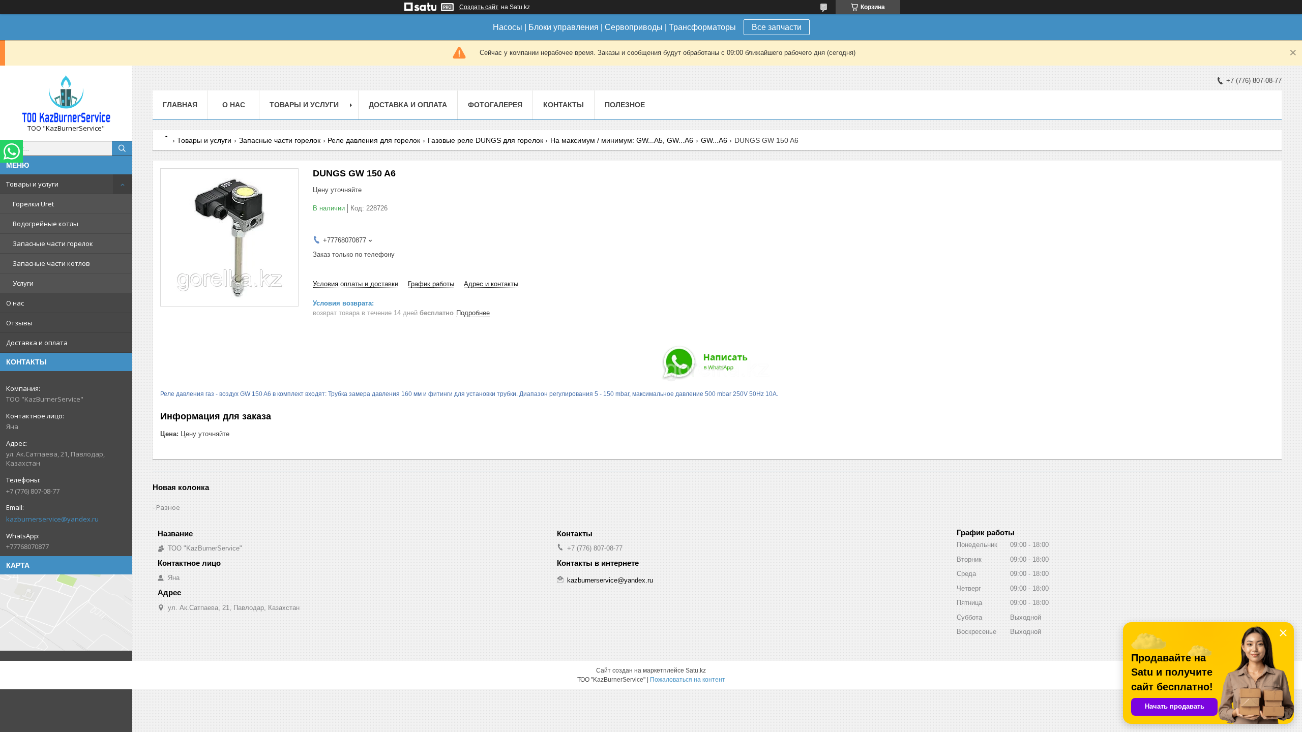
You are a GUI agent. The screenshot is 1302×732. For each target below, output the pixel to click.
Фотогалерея (495, 105)
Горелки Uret (33, 203)
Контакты (563, 105)
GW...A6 (714, 140)
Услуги (23, 283)
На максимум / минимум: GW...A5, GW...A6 (621, 140)
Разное (168, 507)
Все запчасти (777, 27)
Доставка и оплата (37, 342)
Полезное (625, 105)
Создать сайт (478, 7)
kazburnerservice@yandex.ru (52, 519)
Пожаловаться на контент (687, 679)
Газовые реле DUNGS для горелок (485, 140)
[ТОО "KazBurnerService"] (66, 98)
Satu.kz (696, 670)
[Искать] (122, 148)
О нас (15, 303)
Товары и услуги (32, 184)
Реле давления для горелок (374, 140)
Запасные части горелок (53, 243)
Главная (180, 105)
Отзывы (19, 322)
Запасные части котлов (51, 263)
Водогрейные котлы (45, 223)
